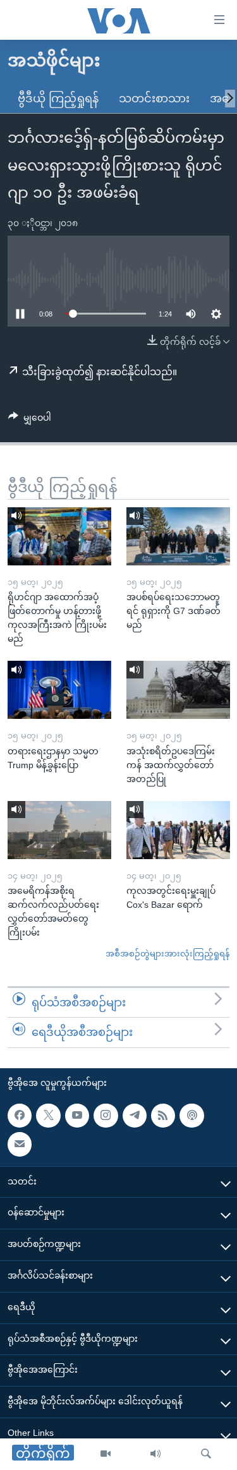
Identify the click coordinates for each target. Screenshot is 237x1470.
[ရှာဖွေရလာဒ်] (206, 1454)
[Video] (106, 1454)
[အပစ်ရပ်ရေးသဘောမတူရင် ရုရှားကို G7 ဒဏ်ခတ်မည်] (178, 536)
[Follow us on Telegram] (135, 1116)
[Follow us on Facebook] (20, 1116)
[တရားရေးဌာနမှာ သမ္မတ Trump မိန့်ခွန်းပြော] (59, 690)
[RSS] (163, 1116)
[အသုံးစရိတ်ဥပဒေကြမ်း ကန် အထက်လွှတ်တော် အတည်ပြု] (178, 690)
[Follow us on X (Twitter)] (48, 1116)
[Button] (29, 420)
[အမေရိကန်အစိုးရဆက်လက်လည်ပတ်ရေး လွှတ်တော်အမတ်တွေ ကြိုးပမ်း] (59, 830)
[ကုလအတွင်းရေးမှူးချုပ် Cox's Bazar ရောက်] (178, 830)
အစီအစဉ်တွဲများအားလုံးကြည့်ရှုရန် (167, 953)
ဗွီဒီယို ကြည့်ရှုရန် (58, 98)
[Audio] (155, 1454)
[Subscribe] (20, 1144)
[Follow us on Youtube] (77, 1116)
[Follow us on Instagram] (106, 1116)
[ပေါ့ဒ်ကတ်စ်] (191, 1116)
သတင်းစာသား (154, 98)
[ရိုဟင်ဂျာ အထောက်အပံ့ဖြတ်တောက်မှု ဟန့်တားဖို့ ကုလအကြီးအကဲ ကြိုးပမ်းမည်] (59, 536)
